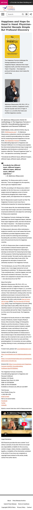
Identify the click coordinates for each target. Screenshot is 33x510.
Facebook (4, 401)
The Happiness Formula (12, 140)
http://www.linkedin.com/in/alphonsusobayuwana (16, 354)
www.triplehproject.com (24, 349)
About (9, 500)
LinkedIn (4, 405)
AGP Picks (4, 2)
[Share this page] (31, 14)
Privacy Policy (21, 507)
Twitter (3, 403)
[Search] (23, 14)
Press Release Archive (19, 500)
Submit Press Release (10, 504)
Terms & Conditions (23, 504)
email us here (5, 396)
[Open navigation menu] (2, 14)
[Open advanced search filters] (26, 14)
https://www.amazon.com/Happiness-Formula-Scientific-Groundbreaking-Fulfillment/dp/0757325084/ (16, 366)
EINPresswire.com (10, 132)
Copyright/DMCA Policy (8, 507)
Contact (29, 507)
